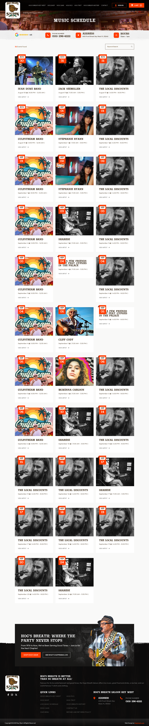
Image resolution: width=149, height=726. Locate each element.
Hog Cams (60, 5)
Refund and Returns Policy (78, 712)
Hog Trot (70, 700)
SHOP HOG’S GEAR (31, 655)
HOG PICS (69, 5)
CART (137, 5)
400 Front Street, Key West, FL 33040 (95, 36)
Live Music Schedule (49, 704)
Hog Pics (70, 696)
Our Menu (44, 712)
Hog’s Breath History (91, 5)
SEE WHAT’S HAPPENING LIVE (56, 655)
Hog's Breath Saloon (30, 13)
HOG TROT (78, 5)
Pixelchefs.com (139, 723)
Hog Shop (44, 700)
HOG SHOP (51, 5)
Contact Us (71, 708)
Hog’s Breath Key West (37, 5)
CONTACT (104, 5)
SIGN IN (120, 5)
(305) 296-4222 (61, 36)
